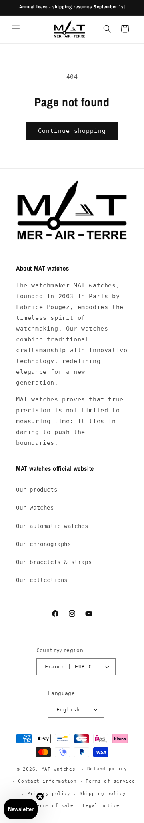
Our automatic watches (52, 526)
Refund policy (107, 768)
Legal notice (101, 805)
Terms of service (110, 781)
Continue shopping (72, 130)
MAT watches (59, 769)
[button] (16, 29)
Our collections (42, 580)
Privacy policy (48, 793)
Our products (36, 489)
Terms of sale (54, 805)
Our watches (35, 507)
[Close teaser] (40, 797)
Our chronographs (43, 544)
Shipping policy (103, 793)
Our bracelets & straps (54, 562)
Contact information (47, 781)
